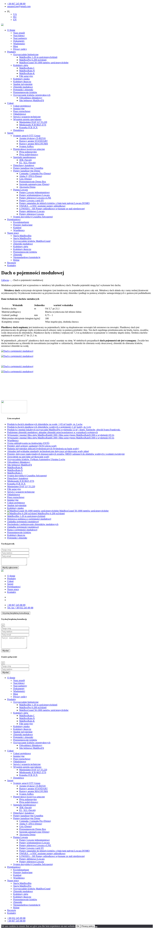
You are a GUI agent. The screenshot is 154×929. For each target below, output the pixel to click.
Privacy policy (20, 49)
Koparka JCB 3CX (28, 127)
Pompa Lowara (20, 189)
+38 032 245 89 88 (20, 607)
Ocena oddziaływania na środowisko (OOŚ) (28, 443)
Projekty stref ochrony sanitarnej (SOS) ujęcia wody (32, 446)
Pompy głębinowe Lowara (32, 211)
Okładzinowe (19, 114)
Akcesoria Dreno (27, 187)
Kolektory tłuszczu (22, 81)
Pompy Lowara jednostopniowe (34, 192)
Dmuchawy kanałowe (23, 165)
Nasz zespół (19, 33)
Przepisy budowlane (22, 225)
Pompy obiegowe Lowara (31, 214)
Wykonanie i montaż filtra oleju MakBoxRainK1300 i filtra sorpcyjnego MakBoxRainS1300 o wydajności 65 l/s (60, 435)
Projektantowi (13, 219)
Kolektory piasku (21, 79)
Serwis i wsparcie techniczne (27, 116)
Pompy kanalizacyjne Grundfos (28, 168)
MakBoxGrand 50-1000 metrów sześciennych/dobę (43, 62)
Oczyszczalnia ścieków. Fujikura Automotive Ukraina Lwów (36, 459)
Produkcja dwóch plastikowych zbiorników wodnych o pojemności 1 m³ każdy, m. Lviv (49, 427)
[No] (96, 926)
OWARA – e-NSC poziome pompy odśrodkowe (42, 206)
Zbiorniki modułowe (23, 87)
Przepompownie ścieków (25, 92)
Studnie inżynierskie (22, 84)
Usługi (10, 103)
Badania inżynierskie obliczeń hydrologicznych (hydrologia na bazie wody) (43, 448)
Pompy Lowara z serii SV (31, 200)
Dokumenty (19, 41)
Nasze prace (13, 233)
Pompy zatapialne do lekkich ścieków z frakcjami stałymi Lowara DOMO (54, 203)
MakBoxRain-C (27, 68)
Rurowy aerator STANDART (33, 141)
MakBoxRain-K (27, 73)
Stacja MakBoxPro (22, 238)
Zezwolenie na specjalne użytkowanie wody (28, 456)
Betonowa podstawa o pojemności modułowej (29, 519)
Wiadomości (19, 43)
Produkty (11, 51)
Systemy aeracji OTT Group (26, 135)
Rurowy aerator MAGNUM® (33, 143)
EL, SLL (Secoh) (27, 162)
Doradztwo (18, 130)
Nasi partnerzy (20, 38)
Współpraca (19, 230)
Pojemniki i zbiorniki (23, 89)
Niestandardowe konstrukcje (26, 257)
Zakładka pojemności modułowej (23, 521)
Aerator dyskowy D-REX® (32, 138)
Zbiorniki (17, 254)
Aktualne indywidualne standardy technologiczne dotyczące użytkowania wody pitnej (48, 451)
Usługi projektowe (22, 106)
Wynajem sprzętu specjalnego (27, 119)
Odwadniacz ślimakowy (30, 97)
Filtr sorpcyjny (26, 76)
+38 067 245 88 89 (16, 3)
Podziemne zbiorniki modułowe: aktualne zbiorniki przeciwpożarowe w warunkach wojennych (52, 432)
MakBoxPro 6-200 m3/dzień (32, 60)
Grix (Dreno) (25, 179)
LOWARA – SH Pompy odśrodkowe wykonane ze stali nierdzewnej (52, 208)
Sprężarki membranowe (24, 157)
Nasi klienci (19, 35)
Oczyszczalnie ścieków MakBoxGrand (31, 241)
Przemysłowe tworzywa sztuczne (29, 149)
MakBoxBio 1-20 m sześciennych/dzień (38, 57)
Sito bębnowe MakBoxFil (31, 100)
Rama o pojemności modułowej (22, 529)
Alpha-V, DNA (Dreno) (30, 176)
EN (15, 19)
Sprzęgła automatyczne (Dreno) (34, 184)
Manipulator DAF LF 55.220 (33, 122)
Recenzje (11, 262)
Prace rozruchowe (21, 111)
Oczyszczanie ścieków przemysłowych (31, 95)
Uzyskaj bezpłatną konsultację (15, 613)
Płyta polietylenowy (28, 154)
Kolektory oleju (20, 65)
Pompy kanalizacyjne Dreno (26, 170)
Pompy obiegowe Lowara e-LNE (35, 198)
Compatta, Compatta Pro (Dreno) (35, 173)
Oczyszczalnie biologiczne (25, 54)
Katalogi (17, 227)
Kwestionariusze (21, 222)
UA (15, 14)
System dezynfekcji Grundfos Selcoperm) (33, 216)
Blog (15, 46)
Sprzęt (10, 133)
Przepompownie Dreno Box (32, 181)
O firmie (11, 30)
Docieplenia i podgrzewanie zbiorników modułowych (32, 524)
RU (15, 17)
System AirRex (26, 146)
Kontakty (11, 265)
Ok (78, 926)
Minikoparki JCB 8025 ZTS (32, 125)
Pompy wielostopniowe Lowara (34, 195)
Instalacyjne (19, 108)
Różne (16, 260)
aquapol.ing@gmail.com (19, 6)
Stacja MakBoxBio (22, 235)
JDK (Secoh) (25, 160)
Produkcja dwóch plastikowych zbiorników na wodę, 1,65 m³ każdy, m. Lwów (45, 424)
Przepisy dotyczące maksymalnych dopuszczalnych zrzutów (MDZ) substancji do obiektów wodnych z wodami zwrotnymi (66, 454)
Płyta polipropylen (28, 152)
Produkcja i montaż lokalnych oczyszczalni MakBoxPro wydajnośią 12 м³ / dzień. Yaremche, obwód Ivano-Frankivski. (63, 429)
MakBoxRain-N (27, 70)
